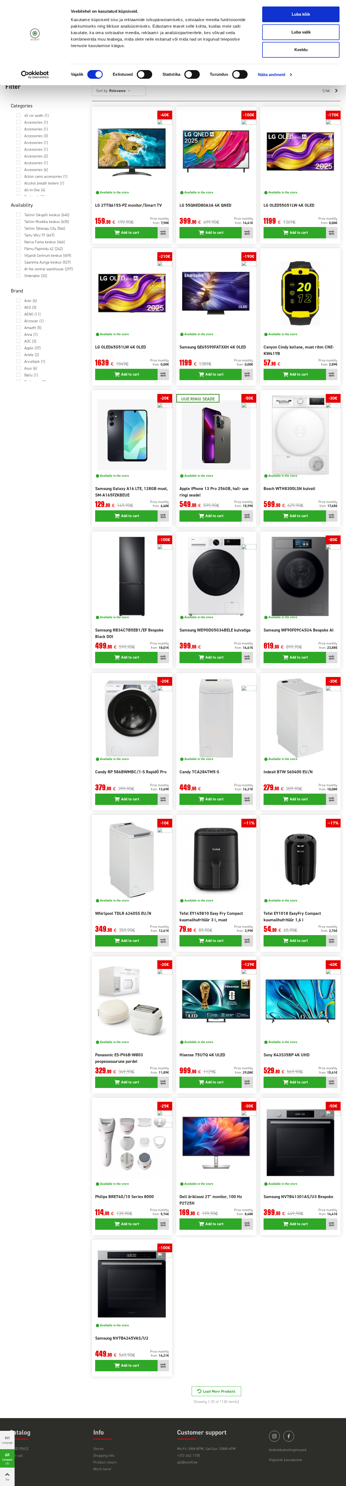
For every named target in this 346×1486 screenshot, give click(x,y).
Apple (32, 348)
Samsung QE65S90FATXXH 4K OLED (212, 347)
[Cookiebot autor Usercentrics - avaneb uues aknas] (35, 75)
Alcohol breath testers (44, 183)
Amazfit (32, 327)
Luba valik (301, 32)
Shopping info (103, 1455)
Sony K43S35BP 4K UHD (287, 1055)
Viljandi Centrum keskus (47, 255)
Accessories (36, 122)
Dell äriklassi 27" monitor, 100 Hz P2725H (210, 1200)
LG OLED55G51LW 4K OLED (289, 205)
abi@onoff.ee (187, 1462)
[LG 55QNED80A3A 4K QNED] (216, 152)
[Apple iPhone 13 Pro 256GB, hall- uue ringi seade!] (216, 435)
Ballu (31, 375)
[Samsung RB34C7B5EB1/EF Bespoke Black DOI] (132, 576)
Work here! (102, 1469)
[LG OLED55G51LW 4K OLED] (300, 152)
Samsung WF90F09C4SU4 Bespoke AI (299, 630)
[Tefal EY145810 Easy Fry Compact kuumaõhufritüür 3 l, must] (216, 860)
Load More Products (219, 1391)
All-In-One (34, 190)
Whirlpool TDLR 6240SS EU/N (123, 913)
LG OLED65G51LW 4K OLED (120, 347)
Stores (98, 1448)
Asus (30, 368)
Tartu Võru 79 (39, 235)
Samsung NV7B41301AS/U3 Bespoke (298, 1196)
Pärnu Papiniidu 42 (43, 248)
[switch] (144, 74)
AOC (30, 341)
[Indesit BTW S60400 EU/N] (300, 718)
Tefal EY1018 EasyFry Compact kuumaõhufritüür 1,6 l (292, 916)
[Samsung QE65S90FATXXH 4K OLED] (216, 293)
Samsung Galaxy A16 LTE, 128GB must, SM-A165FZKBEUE (131, 492)
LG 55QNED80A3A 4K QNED (205, 205)
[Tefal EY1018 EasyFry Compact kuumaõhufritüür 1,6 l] (300, 860)
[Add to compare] (163, 232)
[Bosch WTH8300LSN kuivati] (300, 435)
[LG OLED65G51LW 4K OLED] (132, 293)
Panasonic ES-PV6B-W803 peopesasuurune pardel (119, 1058)
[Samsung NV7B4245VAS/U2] (132, 1285)
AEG (30, 307)
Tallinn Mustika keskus (46, 221)
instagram (274, 1436)
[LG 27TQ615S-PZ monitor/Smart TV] (132, 152)
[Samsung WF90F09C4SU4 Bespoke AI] (300, 576)
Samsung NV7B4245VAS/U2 (121, 1338)
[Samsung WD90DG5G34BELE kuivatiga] (216, 576)
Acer (30, 300)
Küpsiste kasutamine (285, 1459)
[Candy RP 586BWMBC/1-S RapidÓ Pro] (132, 718)
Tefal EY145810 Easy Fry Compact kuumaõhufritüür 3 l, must (211, 916)
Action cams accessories (45, 176)
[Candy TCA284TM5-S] (216, 718)
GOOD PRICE (19, 1448)
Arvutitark (34, 361)
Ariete (31, 354)
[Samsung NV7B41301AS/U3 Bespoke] (300, 1143)
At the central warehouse (48, 269)
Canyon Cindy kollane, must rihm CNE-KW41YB (299, 350)
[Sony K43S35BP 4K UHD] (300, 1001)
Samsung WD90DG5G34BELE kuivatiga (215, 630)
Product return (105, 1462)
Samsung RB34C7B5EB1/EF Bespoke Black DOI (129, 633)
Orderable (35, 275)
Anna (31, 334)
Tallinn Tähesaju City (44, 228)
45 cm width (36, 115)
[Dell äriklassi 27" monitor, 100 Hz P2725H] (216, 1143)
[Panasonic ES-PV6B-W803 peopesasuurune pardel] (132, 1001)
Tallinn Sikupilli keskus (46, 215)
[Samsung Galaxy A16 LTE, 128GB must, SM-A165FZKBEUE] (132, 435)
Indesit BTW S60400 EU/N (288, 772)
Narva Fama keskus (44, 242)
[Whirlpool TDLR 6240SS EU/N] (132, 860)
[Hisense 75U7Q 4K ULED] (216, 1001)
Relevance (118, 90)
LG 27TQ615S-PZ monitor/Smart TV (128, 205)
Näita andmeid (271, 74)
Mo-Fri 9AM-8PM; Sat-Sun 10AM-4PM (206, 1448)
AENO (32, 314)
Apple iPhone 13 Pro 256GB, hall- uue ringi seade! (214, 492)
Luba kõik (301, 14)
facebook (288, 1436)
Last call (16, 1455)
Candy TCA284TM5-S (199, 772)
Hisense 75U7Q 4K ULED (202, 1055)
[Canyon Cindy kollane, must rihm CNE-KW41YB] (300, 293)
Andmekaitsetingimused (287, 1449)
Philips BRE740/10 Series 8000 (124, 1196)
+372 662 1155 (188, 1455)
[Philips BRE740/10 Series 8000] (132, 1143)
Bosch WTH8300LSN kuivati (289, 488)
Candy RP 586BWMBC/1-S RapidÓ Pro (131, 772)
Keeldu (301, 49)
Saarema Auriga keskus (47, 262)
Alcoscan (34, 321)
